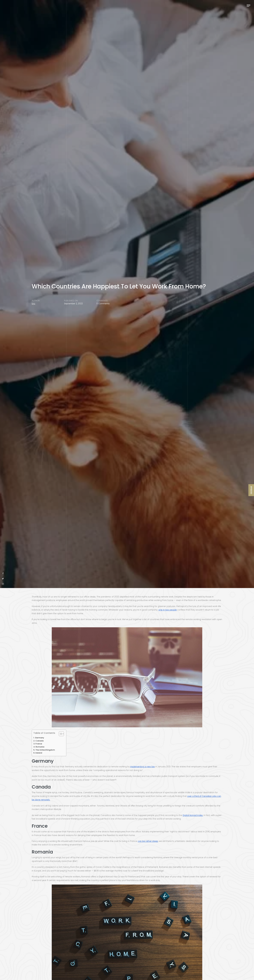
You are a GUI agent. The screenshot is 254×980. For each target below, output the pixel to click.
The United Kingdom (45, 749)
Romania (40, 746)
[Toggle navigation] (248, 5)
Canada (39, 740)
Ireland (38, 752)
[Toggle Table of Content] (60, 733)
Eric (33, 303)
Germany (39, 737)
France (38, 743)
